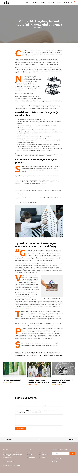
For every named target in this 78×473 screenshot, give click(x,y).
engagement (56, 352)
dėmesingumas (31, 352)
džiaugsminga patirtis (48, 352)
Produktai (30, 454)
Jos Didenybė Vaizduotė (12, 380)
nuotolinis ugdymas (44, 353)
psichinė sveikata (18, 355)
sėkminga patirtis (26, 355)
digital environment (39, 352)
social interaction (34, 355)
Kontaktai (42, 452)
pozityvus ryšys (56, 353)
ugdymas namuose (51, 355)
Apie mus (30, 452)
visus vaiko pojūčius (30, 308)
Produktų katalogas (8, 461)
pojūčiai (50, 353)
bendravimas (25, 352)
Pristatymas (42, 457)
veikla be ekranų (59, 355)
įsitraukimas (27, 353)
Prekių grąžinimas (31, 457)
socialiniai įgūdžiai (43, 355)
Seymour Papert (46, 181)
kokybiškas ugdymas (35, 353)
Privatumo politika (43, 454)
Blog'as (42, 27)
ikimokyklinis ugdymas (20, 353)
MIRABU (58, 298)
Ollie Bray (17, 175)
